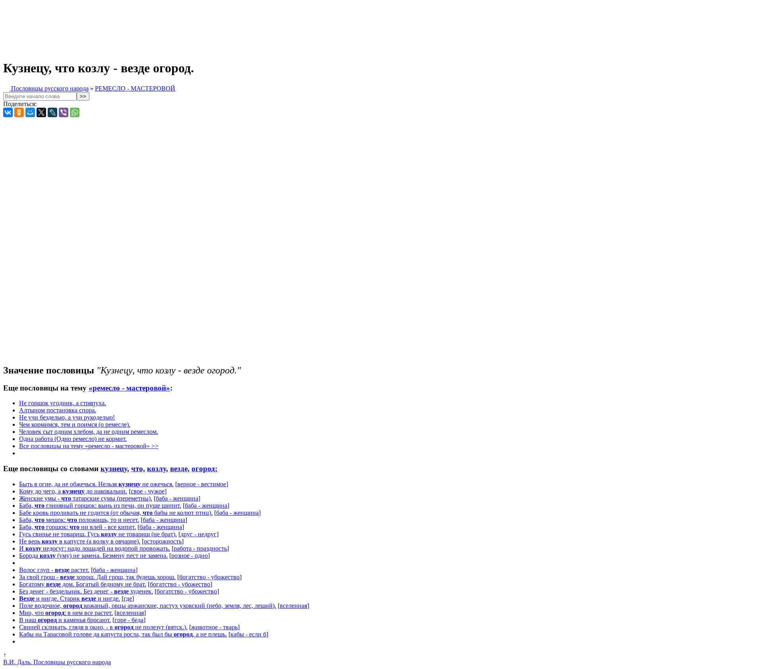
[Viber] (63, 112)
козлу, (157, 468)
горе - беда (128, 620)
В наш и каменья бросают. (65, 620)
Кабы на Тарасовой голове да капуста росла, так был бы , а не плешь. (123, 634)
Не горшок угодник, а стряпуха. (62, 403)
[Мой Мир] (30, 112)
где (128, 598)
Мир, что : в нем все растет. (66, 612)
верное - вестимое (201, 484)
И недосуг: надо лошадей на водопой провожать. (94, 548)
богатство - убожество (209, 577)
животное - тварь (214, 627)
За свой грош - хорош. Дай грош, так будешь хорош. (97, 577)
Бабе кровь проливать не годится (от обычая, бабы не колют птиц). (116, 512)
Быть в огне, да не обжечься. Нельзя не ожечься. (96, 484)
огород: (204, 468)
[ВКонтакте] (8, 112)
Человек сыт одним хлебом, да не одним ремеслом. (88, 431)
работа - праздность (200, 548)
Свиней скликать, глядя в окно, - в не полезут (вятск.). (103, 627)
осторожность (163, 541)
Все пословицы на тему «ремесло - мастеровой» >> (89, 446)
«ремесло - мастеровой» (129, 388)
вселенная (293, 605)
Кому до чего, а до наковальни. (73, 491)
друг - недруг (198, 534)
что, (138, 468)
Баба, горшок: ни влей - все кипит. (77, 527)
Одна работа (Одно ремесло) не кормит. (73, 438)
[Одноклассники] (19, 112)
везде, (180, 468)
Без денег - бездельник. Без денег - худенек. (86, 591)
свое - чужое (148, 491)
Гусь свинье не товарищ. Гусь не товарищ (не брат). (98, 534)
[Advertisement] (198, 27)
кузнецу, (115, 468)
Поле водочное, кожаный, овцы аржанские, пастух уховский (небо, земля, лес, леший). (147, 605)
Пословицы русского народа (49, 88)
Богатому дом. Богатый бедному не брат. (82, 584)
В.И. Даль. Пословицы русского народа (57, 662)
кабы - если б (248, 634)
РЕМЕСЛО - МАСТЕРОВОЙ (135, 88)
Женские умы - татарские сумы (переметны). (85, 498)
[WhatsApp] (74, 112)
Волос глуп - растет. (54, 570)
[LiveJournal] (52, 112)
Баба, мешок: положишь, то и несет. (79, 519)
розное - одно (189, 555)
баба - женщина (177, 498)
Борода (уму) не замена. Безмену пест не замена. (93, 555)
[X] (41, 112)
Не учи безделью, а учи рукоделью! (67, 417)
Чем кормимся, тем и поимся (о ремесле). (74, 424)
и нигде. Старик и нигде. (69, 598)
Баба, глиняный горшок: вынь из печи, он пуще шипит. (100, 505)
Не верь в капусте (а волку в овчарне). (79, 541)
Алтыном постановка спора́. (57, 410)
